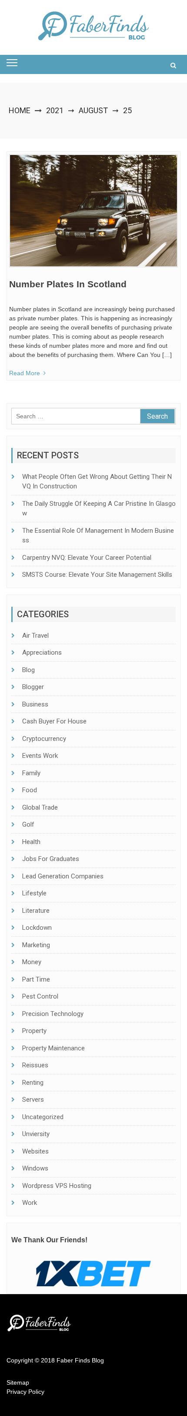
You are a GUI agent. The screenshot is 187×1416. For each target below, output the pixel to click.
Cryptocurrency (44, 739)
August (93, 110)
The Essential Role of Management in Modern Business (98, 536)
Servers (33, 1099)
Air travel (35, 635)
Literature (36, 911)
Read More (24, 373)
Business (35, 704)
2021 (54, 110)
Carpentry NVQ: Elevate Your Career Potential (86, 558)
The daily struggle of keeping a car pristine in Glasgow (99, 509)
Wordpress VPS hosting (56, 1186)
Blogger (33, 687)
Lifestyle (34, 893)
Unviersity (36, 1134)
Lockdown (37, 928)
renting (32, 1082)
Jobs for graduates (50, 859)
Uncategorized (42, 1117)
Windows (35, 1168)
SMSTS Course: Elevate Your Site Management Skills (97, 575)
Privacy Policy (25, 1391)
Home (19, 110)
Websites (35, 1151)
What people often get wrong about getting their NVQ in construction (97, 482)
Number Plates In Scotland (68, 284)
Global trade (40, 807)
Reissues (35, 1065)
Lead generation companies (63, 876)
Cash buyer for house (54, 721)
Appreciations (42, 652)
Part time (36, 979)
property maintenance (53, 1048)
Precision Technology (52, 1014)
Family (31, 773)
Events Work (40, 756)
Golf (28, 824)
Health (31, 842)
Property (34, 1031)
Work (29, 1203)
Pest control (40, 996)
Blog (28, 670)
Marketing (36, 945)
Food (29, 790)
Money (31, 962)
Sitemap (18, 1382)
